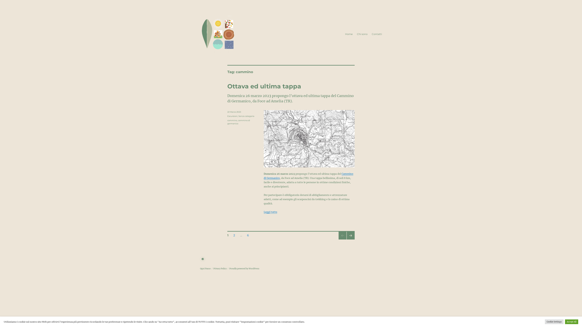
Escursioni (232, 116)
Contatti (377, 34)
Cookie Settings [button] (554, 321)
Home (349, 34)
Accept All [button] (571, 321)
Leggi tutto (270, 211)
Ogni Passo (205, 268)
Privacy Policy (220, 268)
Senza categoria (246, 116)
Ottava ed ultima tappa (264, 86)
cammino (232, 120)
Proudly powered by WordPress (244, 268)
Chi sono (362, 34)
